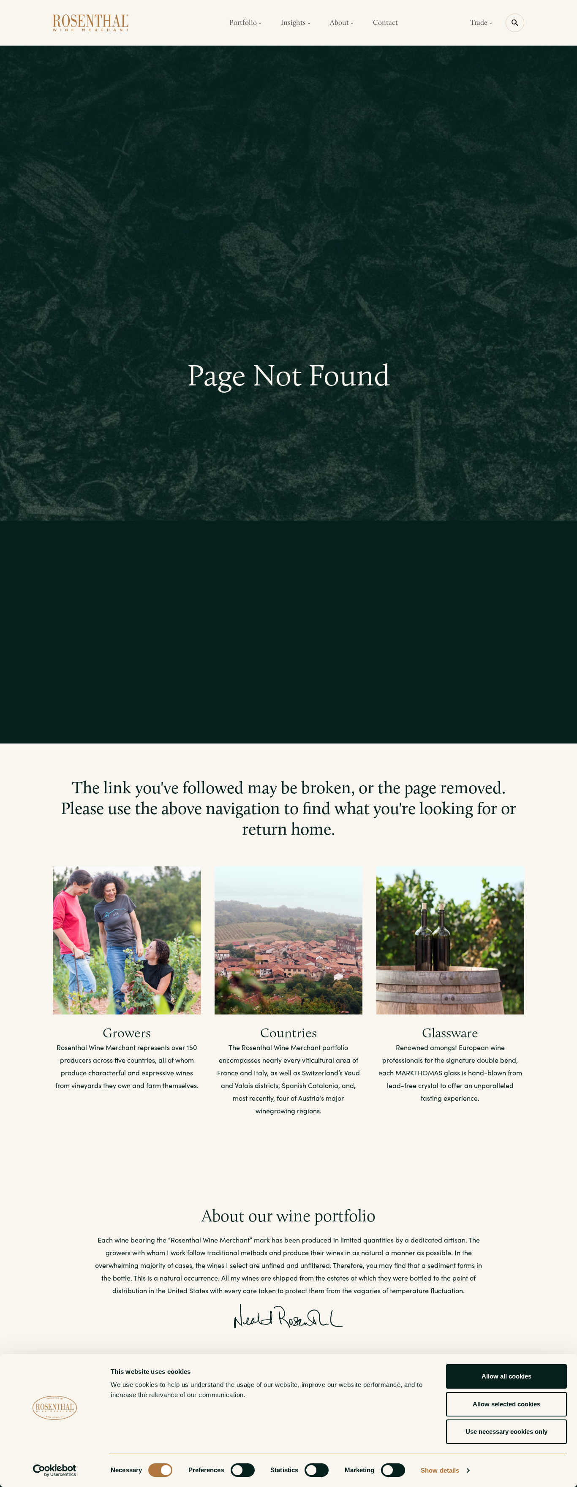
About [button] (340, 22)
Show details (440, 1470)
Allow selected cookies (506, 1404)
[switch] (243, 1470)
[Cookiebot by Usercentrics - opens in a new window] (55, 1470)
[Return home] (91, 23)
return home (286, 829)
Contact (385, 22)
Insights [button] (294, 22)
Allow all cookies (506, 1376)
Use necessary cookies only (506, 1431)
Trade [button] (479, 22)
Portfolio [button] (244, 22)
